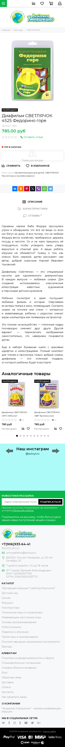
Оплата (6, 687)
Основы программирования (19, 622)
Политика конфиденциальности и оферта (28, 658)
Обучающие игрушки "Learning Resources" (28, 588)
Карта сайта (49, 731)
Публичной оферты (23, 510)
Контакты (8, 692)
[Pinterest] (26, 188)
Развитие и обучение (15, 632)
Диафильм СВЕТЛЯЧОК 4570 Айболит (14, 414)
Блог (5, 672)
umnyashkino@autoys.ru (21, 552)
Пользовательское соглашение (21, 662)
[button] (17, 436)
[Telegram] (50, 188)
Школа (6, 597)
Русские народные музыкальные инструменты (31, 641)
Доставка (8, 682)
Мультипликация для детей (29, 172)
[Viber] (38, 188)
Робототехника (11, 627)
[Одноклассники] (20, 188)
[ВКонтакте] (15, 188)
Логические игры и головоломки (22, 612)
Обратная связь (11, 677)
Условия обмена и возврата (19, 667)
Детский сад (10, 593)
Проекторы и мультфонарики (18, 175)
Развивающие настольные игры (21, 617)
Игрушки (7, 602)
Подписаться (50, 501)
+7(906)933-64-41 (16, 544)
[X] (32, 188)
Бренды (7, 646)
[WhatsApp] (44, 188)
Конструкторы (11, 607)
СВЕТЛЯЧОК (52, 172)
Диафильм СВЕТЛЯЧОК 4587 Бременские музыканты (47, 414)
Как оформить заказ (14, 697)
